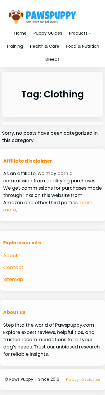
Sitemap (13, 279)
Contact (13, 267)
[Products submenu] (89, 33)
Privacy (72, 379)
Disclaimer (90, 379)
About (10, 255)
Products (78, 33)
